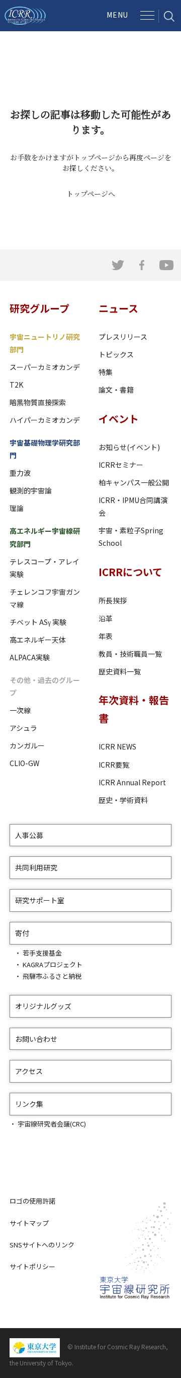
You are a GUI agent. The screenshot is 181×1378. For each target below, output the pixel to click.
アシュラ (23, 728)
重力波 (20, 473)
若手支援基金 (42, 953)
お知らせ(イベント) (129, 447)
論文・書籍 (116, 390)
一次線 (20, 710)
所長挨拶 (113, 600)
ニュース (118, 308)
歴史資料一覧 (120, 671)
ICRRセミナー (121, 465)
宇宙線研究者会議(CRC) (52, 1124)
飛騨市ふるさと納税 (52, 976)
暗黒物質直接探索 (38, 402)
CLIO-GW (24, 763)
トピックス (116, 354)
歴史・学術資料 (123, 800)
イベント (119, 418)
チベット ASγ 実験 (38, 622)
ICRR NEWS (117, 746)
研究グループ (39, 308)
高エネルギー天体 (38, 640)
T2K (16, 385)
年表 (106, 636)
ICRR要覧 (114, 765)
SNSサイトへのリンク (42, 1244)
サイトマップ (29, 1223)
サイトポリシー (32, 1266)
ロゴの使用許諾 (32, 1201)
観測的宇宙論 (31, 490)
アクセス (29, 1071)
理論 (17, 508)
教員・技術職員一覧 (130, 654)
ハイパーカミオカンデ (45, 420)
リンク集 (29, 1104)
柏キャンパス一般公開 (134, 482)
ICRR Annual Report (132, 782)
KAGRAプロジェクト (52, 964)
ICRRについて (130, 572)
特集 (106, 372)
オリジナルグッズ (43, 1006)
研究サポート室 (39, 900)
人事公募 (29, 835)
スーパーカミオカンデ (45, 367)
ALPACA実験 (30, 657)
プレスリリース (123, 337)
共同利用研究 (36, 867)
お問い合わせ (36, 1039)
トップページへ (90, 194)
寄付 (22, 933)
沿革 (106, 618)
